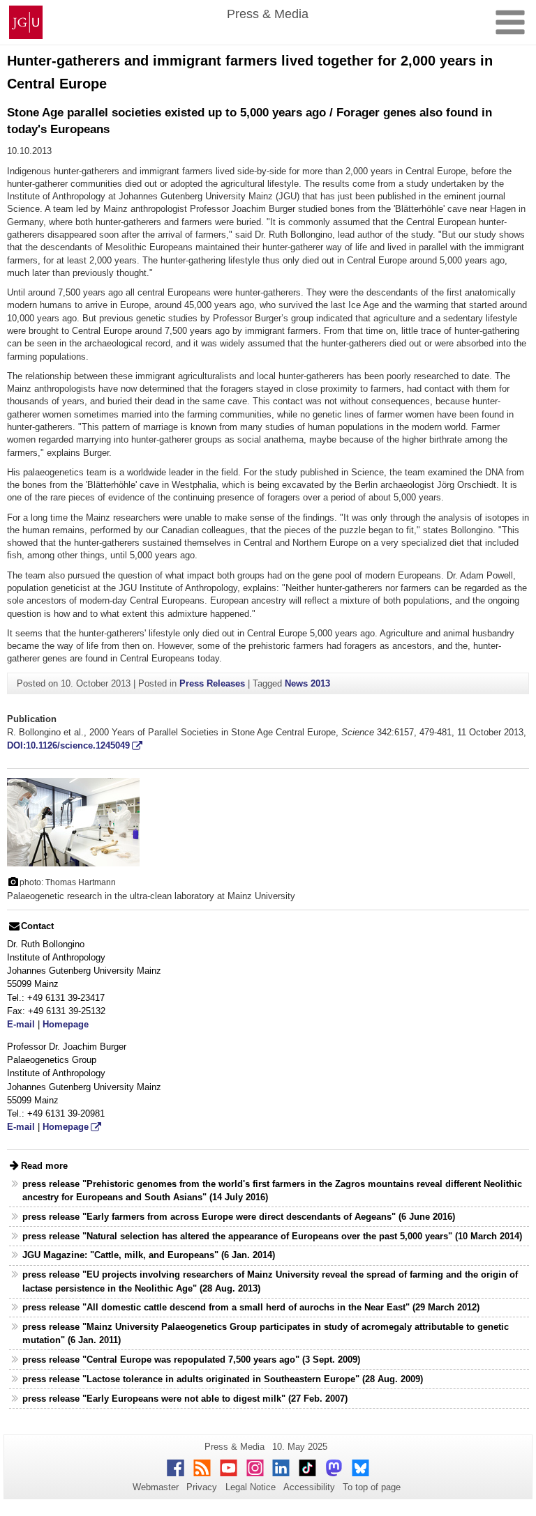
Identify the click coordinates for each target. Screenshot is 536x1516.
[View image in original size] (73, 821)
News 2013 (307, 683)
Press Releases (212, 683)
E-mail (21, 1024)
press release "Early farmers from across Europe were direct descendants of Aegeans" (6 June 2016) (238, 1216)
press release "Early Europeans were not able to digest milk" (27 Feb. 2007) (185, 1398)
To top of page (372, 1487)
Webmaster (156, 1487)
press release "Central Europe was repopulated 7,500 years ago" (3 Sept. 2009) (191, 1359)
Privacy (201, 1487)
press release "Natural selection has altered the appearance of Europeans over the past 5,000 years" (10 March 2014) (272, 1236)
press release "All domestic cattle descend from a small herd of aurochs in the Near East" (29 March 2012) (250, 1307)
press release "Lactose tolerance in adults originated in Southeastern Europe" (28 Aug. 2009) (222, 1379)
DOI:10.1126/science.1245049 (68, 745)
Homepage (66, 1024)
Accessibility (309, 1487)
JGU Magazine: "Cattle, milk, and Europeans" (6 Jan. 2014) (148, 1255)
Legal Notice (250, 1487)
